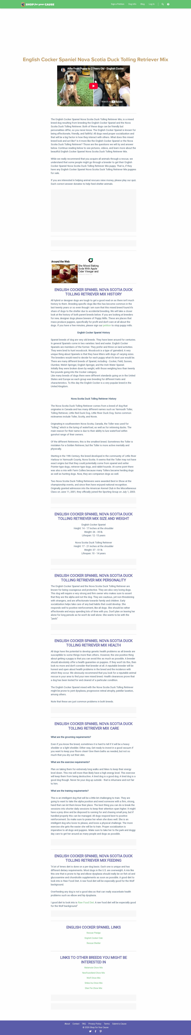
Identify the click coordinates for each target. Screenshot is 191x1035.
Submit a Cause (119, 1024)
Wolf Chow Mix (93, 978)
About (67, 1024)
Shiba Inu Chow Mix (94, 983)
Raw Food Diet (86, 902)
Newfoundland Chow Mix (93, 973)
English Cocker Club (94, 938)
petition (107, 325)
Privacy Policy (94, 1024)
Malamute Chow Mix (93, 967)
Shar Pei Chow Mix (93, 988)
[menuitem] (117, 4)
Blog (142, 4)
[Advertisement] (95, 32)
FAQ (84, 1024)
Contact (76, 1024)
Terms (107, 1024)
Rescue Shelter (94, 943)
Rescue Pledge (94, 933)
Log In (151, 4)
